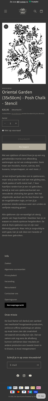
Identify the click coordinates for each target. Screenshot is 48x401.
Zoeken (8, 263)
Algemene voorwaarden (15, 269)
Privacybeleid (11, 275)
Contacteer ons (11, 293)
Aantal (4, 118)
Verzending (9, 281)
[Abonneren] (38, 365)
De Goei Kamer (19, 397)
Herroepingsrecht (15, 305)
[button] (6, 11)
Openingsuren (11, 299)
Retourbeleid (10, 287)
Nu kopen (24, 147)
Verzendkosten (17, 113)
